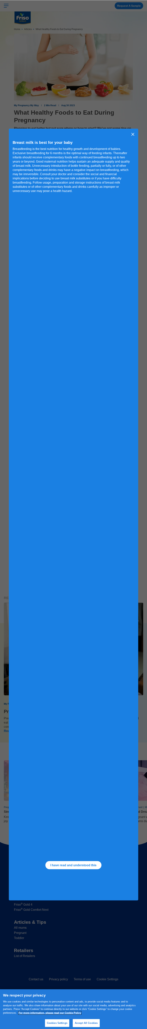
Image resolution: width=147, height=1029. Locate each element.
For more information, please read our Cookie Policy (50, 1012)
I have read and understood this (73, 865)
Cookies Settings (57, 1023)
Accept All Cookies (86, 1023)
